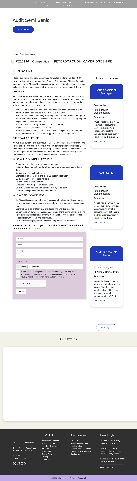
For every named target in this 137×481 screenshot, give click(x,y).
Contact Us (75, 454)
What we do (75, 441)
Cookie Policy (47, 454)
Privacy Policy (47, 451)
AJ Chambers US (91, 4)
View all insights (106, 467)
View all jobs (106, 327)
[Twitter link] (16, 463)
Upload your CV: (21, 261)
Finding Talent (76, 446)
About (37, 3)
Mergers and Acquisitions (81, 449)
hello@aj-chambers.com (22, 458)
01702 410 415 (19, 456)
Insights (105, 3)
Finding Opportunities (79, 443)
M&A (58, 3)
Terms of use (47, 459)
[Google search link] (25, 463)
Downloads (117, 3)
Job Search (47, 4)
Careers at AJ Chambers (81, 451)
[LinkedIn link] (22, 463)
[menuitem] (38, 4)
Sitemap (45, 457)
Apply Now (23, 29)
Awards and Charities (50, 441)
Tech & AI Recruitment (68, 4)
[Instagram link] (19, 463)
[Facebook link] (14, 463)
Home (15, 54)
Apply (19, 291)
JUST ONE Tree (48, 443)
